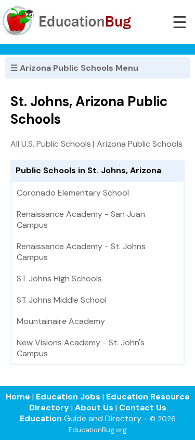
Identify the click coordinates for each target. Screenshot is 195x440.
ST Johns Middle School (62, 299)
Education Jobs (68, 396)
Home (18, 396)
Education (41, 418)
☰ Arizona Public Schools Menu (74, 67)
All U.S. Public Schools (50, 143)
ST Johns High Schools (59, 278)
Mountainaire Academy (61, 321)
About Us (94, 407)
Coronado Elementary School (73, 192)
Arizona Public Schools (140, 143)
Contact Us (142, 407)
